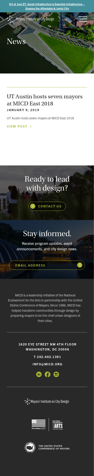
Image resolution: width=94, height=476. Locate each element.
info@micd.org (47, 364)
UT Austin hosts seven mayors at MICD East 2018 (45, 100)
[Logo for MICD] (47, 402)
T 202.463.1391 (47, 357)
